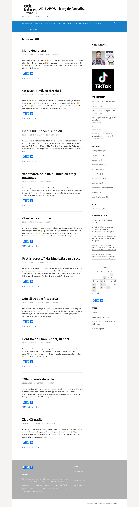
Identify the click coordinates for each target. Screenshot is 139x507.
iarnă (52, 481)
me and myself (97, 178)
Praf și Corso (96, 127)
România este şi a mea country (102, 188)
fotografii (41, 481)
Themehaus (113, 503)
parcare (24, 489)
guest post (47, 481)
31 (94, 290)
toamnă (24, 491)
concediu (36, 479)
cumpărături (62, 479)
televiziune (66, 489)
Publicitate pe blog (31, 29)
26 (101, 287)
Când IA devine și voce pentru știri (103, 111)
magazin (31, 485)
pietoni (37, 489)
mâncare (49, 485)
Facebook (32, 482)
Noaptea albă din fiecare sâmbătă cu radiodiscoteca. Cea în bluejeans (103, 229)
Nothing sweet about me (55, 23)
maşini (41, 485)
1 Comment (50, 182)
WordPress (97, 503)
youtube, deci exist (98, 197)
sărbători (57, 489)
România (49, 489)
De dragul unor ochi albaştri (42, 131)
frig (44, 481)
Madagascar (25, 485)
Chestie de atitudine (36, 218)
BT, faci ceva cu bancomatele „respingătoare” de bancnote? (102, 135)
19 (101, 284)
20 (105, 284)
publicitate (96, 183)
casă (31, 479)
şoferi (41, 491)
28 (108, 287)
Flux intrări (78, 476)
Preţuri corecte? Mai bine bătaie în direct (51, 258)
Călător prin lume (98, 155)
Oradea (62, 485)
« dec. (94, 293)
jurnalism (56, 482)
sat (53, 488)
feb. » (98, 293)
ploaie (40, 489)
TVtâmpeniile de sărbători (40, 379)
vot (38, 491)
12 (101, 281)
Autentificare (78, 471)
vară (29, 491)
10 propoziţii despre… (99, 151)
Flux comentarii (79, 480)
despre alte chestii (98, 165)
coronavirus (96, 160)
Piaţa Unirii (31, 489)
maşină (45, 485)
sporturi (95, 192)
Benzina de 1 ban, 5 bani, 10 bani (45, 339)
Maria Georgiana (34, 50)
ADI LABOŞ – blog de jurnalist (62, 8)
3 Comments (50, 423)
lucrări (61, 482)
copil (43, 479)
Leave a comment (52, 54)
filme (37, 481)
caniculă (28, 479)
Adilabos (40, 54)
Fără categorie (97, 169)
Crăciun (57, 479)
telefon (62, 489)
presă (44, 489)
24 (94, 287)
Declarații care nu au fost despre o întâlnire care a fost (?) (103, 103)
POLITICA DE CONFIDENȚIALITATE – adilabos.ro (85, 23)
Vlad (36, 491)
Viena (33, 491)
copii (40, 479)
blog (23, 479)
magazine (36, 485)
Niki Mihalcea (54, 485)
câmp (67, 479)
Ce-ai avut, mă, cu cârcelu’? (41, 91)
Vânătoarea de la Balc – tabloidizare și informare (49, 176)
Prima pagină (27, 23)
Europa (27, 481)
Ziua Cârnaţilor (33, 419)
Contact (38, 23)
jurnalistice (96, 174)
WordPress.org (79, 485)
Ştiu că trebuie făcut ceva (40, 299)
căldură (23, 481)
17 (94, 284)
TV (27, 491)
